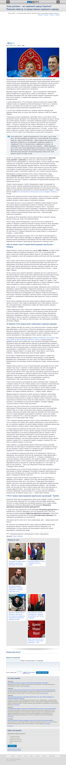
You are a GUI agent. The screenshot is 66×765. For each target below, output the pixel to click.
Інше (10, 743)
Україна (46, 15)
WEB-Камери (52, 756)
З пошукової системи (14, 738)
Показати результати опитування (14, 749)
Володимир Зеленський (17, 534)
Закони (37, 534)
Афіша (31, 756)
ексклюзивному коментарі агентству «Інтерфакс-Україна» (37, 192)
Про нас (13, 756)
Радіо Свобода (18, 536)
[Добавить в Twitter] (11, 43)
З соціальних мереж (14, 736)
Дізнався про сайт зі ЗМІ (15, 739)
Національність (44, 534)
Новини (52, 15)
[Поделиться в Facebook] (9, 43)
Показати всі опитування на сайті (14, 750)
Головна (58, 15)
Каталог (44, 756)
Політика (40, 15)
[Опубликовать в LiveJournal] (14, 43)
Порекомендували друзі (15, 741)
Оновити (33, 672)
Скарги (26, 756)
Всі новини (10, 726)
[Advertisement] (33, 29)
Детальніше (27, 686)
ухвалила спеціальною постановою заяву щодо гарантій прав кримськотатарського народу (32, 339)
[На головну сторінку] (33, 2)
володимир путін (29, 534)
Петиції (19, 756)
